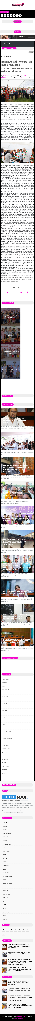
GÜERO (4, 717)
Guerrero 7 (17, 21)
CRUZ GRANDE (6, 707)
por (3, 755)
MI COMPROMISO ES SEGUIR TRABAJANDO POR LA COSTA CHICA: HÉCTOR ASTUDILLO (15, 494)
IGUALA (4, 724)
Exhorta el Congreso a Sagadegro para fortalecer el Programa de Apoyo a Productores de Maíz (16, 640)
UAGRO (4, 773)
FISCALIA (4, 710)
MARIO (4, 742)
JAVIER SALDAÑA (7, 738)
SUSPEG (4, 769)
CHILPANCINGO (6, 689)
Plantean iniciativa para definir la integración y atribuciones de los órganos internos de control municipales (16, 468)
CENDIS (4, 686)
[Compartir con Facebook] (27, 292)
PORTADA (5, 759)
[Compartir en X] (7, 292)
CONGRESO (5, 696)
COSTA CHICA (6, 700)
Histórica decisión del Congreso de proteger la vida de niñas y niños (17, 592)
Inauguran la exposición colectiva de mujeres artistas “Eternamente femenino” (17, 518)
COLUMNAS (5, 693)
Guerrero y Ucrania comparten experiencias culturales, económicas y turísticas (15, 616)
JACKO (4, 735)
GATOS (4, 714)
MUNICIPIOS (5, 745)
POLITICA (4, 752)
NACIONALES (6, 749)
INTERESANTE (6, 728)
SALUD (4, 762)
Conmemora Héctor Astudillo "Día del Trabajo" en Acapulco (16, 446)
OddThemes (18, 1018)
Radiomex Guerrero (5, 76)
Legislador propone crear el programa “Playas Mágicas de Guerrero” (14, 420)
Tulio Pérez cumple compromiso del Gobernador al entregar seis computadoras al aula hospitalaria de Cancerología (17, 566)
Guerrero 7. (21, 1017)
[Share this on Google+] (14, 292)
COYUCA (4, 703)
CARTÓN (4, 682)
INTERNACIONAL (6, 731)
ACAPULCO (5, 679)
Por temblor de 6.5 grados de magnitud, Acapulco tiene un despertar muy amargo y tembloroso (14, 542)
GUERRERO (9, 56)
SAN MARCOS (6, 766)
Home (2, 56)
